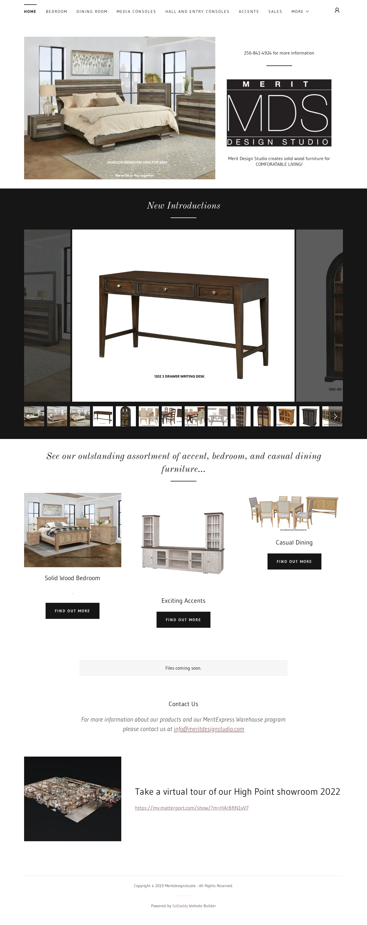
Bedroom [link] (56, 11)
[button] (301, 11)
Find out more (72, 610)
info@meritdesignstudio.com (209, 729)
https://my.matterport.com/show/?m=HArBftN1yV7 (192, 808)
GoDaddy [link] (180, 905)
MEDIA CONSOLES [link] (136, 11)
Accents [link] (249, 11)
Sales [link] (275, 11)
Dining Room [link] (92, 11)
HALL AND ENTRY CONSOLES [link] (197, 11)
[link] (279, 112)
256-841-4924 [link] (258, 53)
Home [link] (30, 11)
